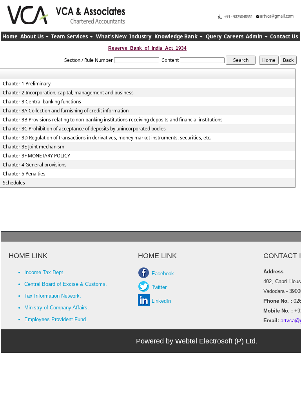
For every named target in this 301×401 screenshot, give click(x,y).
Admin (255, 36)
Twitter (159, 287)
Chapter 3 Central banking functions (42, 102)
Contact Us (284, 36)
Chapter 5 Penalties (24, 174)
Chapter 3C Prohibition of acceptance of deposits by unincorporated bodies (84, 129)
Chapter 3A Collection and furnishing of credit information (66, 111)
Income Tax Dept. (44, 272)
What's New (111, 36)
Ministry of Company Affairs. (56, 308)
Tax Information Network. (52, 296)
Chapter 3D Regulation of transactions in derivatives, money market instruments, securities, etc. (107, 138)
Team (58, 36)
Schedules (14, 183)
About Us (32, 36)
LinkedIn (161, 301)
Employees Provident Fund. (55, 319)
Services (78, 36)
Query (213, 36)
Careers (233, 36)
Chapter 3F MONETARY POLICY (36, 156)
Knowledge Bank (176, 36)
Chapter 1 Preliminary (27, 84)
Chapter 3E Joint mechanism (33, 147)
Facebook (163, 273)
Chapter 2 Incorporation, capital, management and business (68, 93)
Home (10, 36)
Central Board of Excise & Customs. (65, 284)
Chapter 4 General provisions (35, 165)
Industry (140, 36)
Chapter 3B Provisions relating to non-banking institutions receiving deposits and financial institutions (113, 120)
